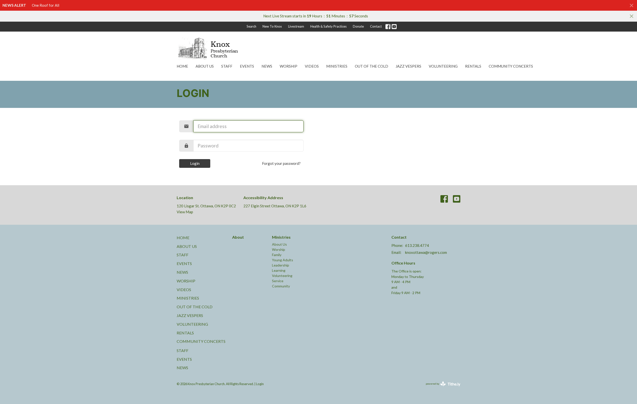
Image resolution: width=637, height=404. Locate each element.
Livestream (296, 26)
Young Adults (282, 260)
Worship (288, 66)
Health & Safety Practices (328, 26)
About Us (205, 66)
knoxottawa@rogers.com (426, 252)
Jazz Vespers (408, 66)
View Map (185, 212)
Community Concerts (511, 66)
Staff (226, 66)
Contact (376, 26)
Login (195, 163)
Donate (358, 26)
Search (251, 26)
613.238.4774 (417, 245)
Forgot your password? (281, 163)
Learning (278, 270)
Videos (312, 66)
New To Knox (272, 26)
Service (277, 281)
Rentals (473, 66)
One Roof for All (45, 5)
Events (247, 66)
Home (182, 66)
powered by (440, 388)
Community (281, 286)
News (267, 66)
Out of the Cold (371, 66)
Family (276, 255)
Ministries (336, 66)
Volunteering (443, 66)
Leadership (280, 265)
